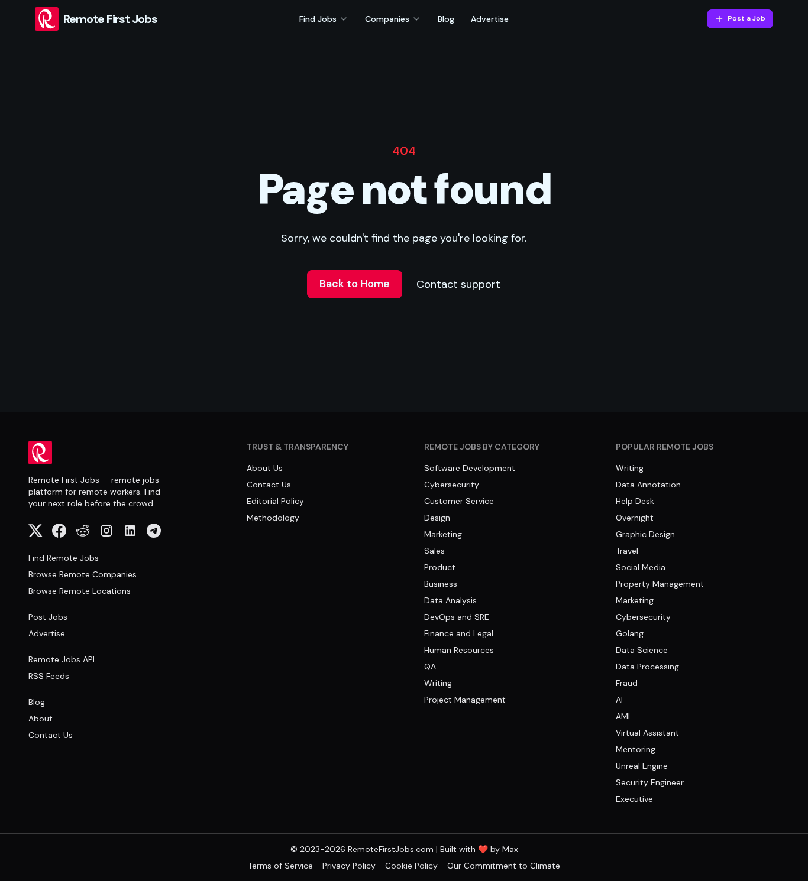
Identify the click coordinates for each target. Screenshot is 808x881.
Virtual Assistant (647, 732)
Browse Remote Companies (82, 574)
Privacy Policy (349, 865)
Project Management (465, 699)
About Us (265, 468)
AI (619, 699)
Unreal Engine (642, 765)
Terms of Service (280, 865)
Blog (446, 19)
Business (440, 583)
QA (430, 666)
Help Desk (635, 501)
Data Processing (647, 666)
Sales (434, 550)
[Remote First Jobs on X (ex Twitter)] (35, 531)
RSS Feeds (48, 676)
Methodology (273, 517)
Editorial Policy (275, 501)
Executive (634, 799)
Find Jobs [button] (318, 19)
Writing (438, 683)
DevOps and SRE (456, 617)
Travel (627, 550)
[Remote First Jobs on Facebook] (59, 531)
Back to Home (354, 284)
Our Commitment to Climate (503, 865)
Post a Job (746, 18)
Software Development (469, 468)
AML (624, 716)
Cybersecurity (451, 484)
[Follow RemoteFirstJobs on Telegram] (154, 531)
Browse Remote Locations (79, 591)
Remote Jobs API (61, 659)
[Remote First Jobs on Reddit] (83, 531)
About (40, 718)
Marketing (443, 534)
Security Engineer (650, 782)
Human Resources (459, 650)
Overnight (635, 517)
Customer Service (459, 501)
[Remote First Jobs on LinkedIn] (130, 531)
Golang (630, 633)
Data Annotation (648, 484)
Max (510, 849)
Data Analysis (450, 600)
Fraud (627, 683)
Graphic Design (645, 534)
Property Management (660, 583)
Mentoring (635, 749)
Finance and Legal (458, 633)
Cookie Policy (411, 865)
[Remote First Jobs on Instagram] (106, 531)
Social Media (640, 567)
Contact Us (50, 735)
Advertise (490, 19)
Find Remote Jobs (63, 557)
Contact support (458, 284)
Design (437, 517)
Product (439, 567)
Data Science (642, 650)
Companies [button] (387, 19)
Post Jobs (47, 617)
